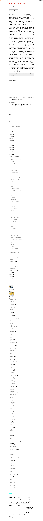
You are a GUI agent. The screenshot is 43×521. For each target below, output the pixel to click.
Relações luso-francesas (14, 458)
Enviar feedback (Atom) (17, 99)
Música (11, 432)
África (11, 302)
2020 (11, 142)
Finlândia (12, 383)
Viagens (11, 485)
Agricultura (12, 304)
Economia (12, 362)
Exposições (12, 378)
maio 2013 (13, 263)
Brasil (11, 328)
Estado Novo (12, 373)
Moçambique (12, 429)
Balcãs (11, 320)
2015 (11, 151)
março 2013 (13, 266)
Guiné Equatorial (13, 392)
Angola (11, 310)
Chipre (11, 337)
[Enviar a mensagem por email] (11, 75)
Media (11, 422)
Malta (11, 421)
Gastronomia (12, 386)
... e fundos (13, 224)
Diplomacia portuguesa (14, 358)
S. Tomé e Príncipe (13, 463)
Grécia (11, 388)
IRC (12, 186)
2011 (11, 274)
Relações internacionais (14, 457)
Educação (12, 364)
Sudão (11, 470)
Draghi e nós (13, 203)
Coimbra (11, 340)
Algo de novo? (14, 208)
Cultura (11, 351)
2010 (11, 276)
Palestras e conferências (14, 441)
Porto (11, 452)
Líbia (11, 413)
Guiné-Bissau (13, 166)
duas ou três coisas (18, 3)
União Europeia (13, 482)
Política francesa (13, 447)
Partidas (11, 444)
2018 (11, 145)
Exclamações (12, 377)
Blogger (28, 514)
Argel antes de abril (14, 235)
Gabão (11, 384)
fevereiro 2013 (14, 268)
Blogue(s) (12, 325)
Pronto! (12, 246)
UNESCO (12, 481)
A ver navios (13, 244)
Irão (10, 403)
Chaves (11, 332)
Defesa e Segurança (13, 354)
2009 (11, 278)
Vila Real (11, 488)
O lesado (12, 215)
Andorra (11, 309)
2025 (11, 132)
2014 (11, 152)
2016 (11, 149)
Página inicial (22, 97)
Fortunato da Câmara (15, 179)
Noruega (11, 435)
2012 (11, 272)
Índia (11, 400)
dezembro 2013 (14, 156)
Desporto (11, 356)
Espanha (11, 370)
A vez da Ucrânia (14, 248)
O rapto (12, 181)
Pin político (13, 192)
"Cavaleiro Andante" (15, 172)
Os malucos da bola (14, 195)
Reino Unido (12, 455)
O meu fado (13, 250)
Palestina (11, 440)
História (11, 395)
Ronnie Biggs (13, 199)
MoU (12, 222)
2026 (11, 131)
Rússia (11, 462)
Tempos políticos (13, 474)
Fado (11, 380)
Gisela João (13, 183)
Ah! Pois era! (12, 102)
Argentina (12, 313)
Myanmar (12, 433)
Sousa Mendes (12, 468)
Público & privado (14, 204)
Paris (11, 443)
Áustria (11, 317)
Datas (11, 353)
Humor (11, 399)
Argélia (11, 312)
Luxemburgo (12, 419)
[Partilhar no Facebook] (13, 75)
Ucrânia (11, 479)
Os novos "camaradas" (15, 188)
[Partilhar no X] (12, 75)
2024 (11, 134)
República (12, 460)
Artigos (11, 315)
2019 (11, 143)
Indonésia (12, 402)
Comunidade (12, 345)
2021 (11, 140)
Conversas (13, 197)
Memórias (12, 425)
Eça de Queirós (13, 361)
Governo (12, 157)
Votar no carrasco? (14, 233)
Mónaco (11, 430)
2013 (11, 154)
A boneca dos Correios (15, 230)
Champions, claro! (14, 221)
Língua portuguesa (13, 414)
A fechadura (13, 242)
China (11, 336)
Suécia (11, 471)
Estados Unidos (13, 375)
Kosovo (11, 411)
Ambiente (12, 307)
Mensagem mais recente (13, 97)
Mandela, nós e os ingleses (16, 237)
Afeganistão (12, 301)
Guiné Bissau (12, 391)
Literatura (12, 416)
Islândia (11, 406)
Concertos (12, 347)
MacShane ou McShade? (15, 177)
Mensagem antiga (31, 97)
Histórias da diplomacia (14, 397)
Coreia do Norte (13, 348)
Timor (11, 476)
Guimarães (12, 389)
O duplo (12, 210)
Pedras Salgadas (13, 446)
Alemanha (12, 306)
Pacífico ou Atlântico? (15, 217)
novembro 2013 (14, 252)
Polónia (11, 451)
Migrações (12, 427)
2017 (11, 147)
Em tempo (13, 231)
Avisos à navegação (13, 318)
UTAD (11, 484)
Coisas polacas (14, 213)
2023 (11, 136)
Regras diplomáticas (15, 219)
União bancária (14, 193)
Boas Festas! (13, 184)
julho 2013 (13, 259)
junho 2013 (13, 261)
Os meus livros (14, 175)
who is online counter (18, 509)
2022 (11, 138)
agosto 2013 (13, 257)
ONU (11, 438)
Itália (11, 410)
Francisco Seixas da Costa (15, 126)
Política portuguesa (13, 449)
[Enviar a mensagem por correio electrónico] (9, 75)
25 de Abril (12, 299)
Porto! (12, 226)
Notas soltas (12, 436)
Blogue (12, 161)
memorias (12, 424)
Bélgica (11, 323)
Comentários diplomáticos (15, 343)
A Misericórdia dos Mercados (16, 159)
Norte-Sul (13, 206)
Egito (11, 365)
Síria (11, 466)
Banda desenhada (13, 321)
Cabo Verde (12, 331)
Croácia (11, 350)
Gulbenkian (12, 394)
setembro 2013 (14, 255)
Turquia (11, 477)
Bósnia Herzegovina (14, 326)
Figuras (11, 381)
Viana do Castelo (13, 487)
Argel (12, 240)
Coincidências (12, 342)
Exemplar (13, 212)
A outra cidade (14, 170)
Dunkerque (12, 359)
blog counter (19, 509)
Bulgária (11, 329)
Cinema (11, 339)
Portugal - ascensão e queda (16, 239)
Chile (11, 334)
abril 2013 (13, 264)
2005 (11, 279)
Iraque (11, 405)
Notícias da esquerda (15, 201)
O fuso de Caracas (14, 174)
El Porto (12, 165)
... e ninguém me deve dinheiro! (17, 190)
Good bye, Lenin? (14, 228)
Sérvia (11, 465)
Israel (11, 408)
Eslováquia (12, 369)
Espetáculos (12, 372)
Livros (11, 418)
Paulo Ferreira (13, 163)
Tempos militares (13, 473)
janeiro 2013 (13, 270)
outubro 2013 (14, 254)
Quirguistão (12, 454)
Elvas (11, 367)
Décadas (12, 168)
